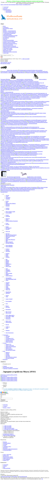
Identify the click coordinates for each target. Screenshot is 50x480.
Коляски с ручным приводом (9, 32)
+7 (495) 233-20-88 (7, 425)
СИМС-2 (8, 326)
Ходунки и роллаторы (8, 44)
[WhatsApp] (5, 392)
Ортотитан (8, 318)
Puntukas (8, 257)
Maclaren (8, 233)
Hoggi (7, 219)
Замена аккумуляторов (11, 346)
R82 (6, 259)
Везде (4, 26)
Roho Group (8, 266)
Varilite (7, 283)
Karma (7, 226)
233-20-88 (25, 58)
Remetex (7, 265)
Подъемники (6, 37)
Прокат (20, 4)
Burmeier (8, 205)
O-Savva (7, 248)
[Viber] (4, 392)
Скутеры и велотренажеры (9, 36)
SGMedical (8, 271)
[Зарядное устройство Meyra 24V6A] (9, 377)
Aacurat (7, 195)
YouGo (7, 295)
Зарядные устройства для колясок (10, 368)
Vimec (7, 287)
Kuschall (7, 229)
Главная (5, 366)
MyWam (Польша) (10, 243)
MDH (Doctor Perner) (10, 236)
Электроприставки (7, 34)
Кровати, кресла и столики (9, 42)
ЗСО (7, 303)
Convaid (7, 209)
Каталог (4, 61)
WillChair (8, 293)
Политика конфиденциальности (10, 448)
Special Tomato (9, 273)
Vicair (7, 286)
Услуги (4, 343)
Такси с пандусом (4, 4)
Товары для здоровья (7, 49)
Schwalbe (8, 269)
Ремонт (17, 4)
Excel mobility (9, 212)
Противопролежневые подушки (10, 35)
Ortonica (7, 250)
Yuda (7, 296)
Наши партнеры (9, 341)
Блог (4, 351)
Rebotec (7, 260)
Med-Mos (8, 237)
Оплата (7, 337)
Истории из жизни (10, 358)
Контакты (5, 359)
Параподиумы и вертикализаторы (10, 47)
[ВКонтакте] (1, 392)
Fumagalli (8, 216)
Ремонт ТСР (8, 347)
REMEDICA (8, 264)
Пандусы (5, 39)
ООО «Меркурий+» (10, 315)
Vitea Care (8, 289)
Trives (7, 280)
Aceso (7, 196)
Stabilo (7, 274)
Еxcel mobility (9, 301)
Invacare (7, 224)
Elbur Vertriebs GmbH (10, 211)
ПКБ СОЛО (8, 321)
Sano (7, 268)
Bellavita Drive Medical (11, 203)
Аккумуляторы (12, 4)
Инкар (7, 306)
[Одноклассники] (2, 392)
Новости (8, 352)
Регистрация (8, 12)
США (7, 328)
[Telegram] (6, 392)
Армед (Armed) (9, 299)
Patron (7, 255)
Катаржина (8, 309)
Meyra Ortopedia (9, 241)
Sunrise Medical (9, 275)
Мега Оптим (8, 311)
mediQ (7, 238)
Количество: (3, 394)
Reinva (7, 262)
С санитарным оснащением (9, 33)
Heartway (8, 218)
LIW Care (8, 231)
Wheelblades (8, 292)
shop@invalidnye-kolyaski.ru (9, 435)
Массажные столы (7, 50)
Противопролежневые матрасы (10, 43)
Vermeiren (8, 285)
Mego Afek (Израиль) (10, 239)
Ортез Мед (8, 317)
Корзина (5, 441)
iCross (7, 223)
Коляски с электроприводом (9, 30)
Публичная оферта (7, 450)
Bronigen (8, 204)
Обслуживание (9, 348)
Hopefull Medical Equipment (12, 220)
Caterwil (7, 208)
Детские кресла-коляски (8, 40)
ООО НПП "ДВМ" (10, 316)
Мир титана (8, 312)
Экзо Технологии (9, 332)
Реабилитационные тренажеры (10, 51)
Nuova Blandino (9, 245)
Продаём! (8, 355)
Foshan (7, 215)
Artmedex (8, 198)
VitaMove (8, 288)
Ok (42, 478)
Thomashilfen (8, 278)
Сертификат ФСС (27, 4)
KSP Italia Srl (8, 227)
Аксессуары (5, 52)
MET (7, 240)
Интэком (8, 307)
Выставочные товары (8, 28)
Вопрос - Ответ (7, 407)
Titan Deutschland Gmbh (11, 279)
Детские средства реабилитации (10, 41)
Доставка (8, 336)
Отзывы (7, 354)
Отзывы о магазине (10, 339)
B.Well (7, 201)
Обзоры (7, 353)
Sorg (7, 272)
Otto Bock (8, 251)
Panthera (7, 253)
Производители (4, 192)
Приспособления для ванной (9, 46)
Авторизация (9, 10)
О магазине (5, 334)
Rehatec (7, 261)
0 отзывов (5, 383)
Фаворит (8, 330)
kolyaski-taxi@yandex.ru (8, 434)
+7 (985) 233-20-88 (7, 427)
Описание (5, 404)
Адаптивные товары (7, 48)
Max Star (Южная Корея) (11, 234)
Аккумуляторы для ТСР (6, 62)
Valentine (8, 282)
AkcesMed (8, 197)
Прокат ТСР (8, 344)
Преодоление (9, 322)
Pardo (7, 254)
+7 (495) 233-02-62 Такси (8, 428)
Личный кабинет (7, 443)
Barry (7, 202)
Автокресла (5, 27)
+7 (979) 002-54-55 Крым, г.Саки (10, 429)
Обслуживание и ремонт (11, 357)
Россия (7, 324)
